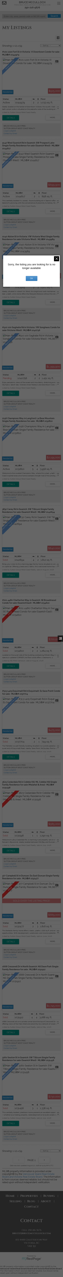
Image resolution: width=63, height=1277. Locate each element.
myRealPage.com (31, 1259)
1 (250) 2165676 (10, 131)
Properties (29, 1196)
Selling (15, 1201)
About (46, 1201)
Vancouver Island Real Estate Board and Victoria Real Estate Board (28, 1175)
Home (10, 1196)
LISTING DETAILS (10, 117)
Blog (31, 1201)
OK (31, 278)
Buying (49, 1196)
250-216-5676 (32, 7)
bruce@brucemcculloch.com (31, 1233)
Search (54, 16)
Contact (31, 1207)
